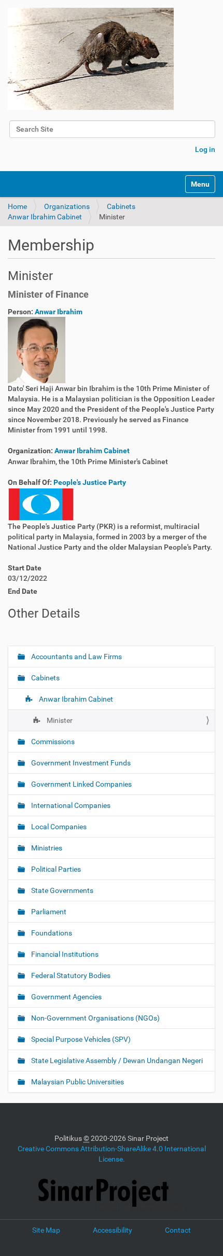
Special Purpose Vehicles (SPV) (80, 1039)
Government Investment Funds (80, 763)
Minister (59, 720)
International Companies (70, 805)
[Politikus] (91, 59)
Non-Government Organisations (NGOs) (95, 1018)
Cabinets (121, 206)
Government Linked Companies (81, 784)
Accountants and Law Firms (76, 656)
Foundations (51, 933)
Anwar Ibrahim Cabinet (45, 217)
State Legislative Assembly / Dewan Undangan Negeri (116, 1060)
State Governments (61, 890)
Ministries (46, 848)
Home (17, 206)
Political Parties (55, 869)
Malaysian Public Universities (77, 1082)
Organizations (67, 206)
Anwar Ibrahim (58, 312)
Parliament (48, 912)
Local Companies (58, 826)
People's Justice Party (89, 482)
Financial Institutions (64, 954)
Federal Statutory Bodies (70, 975)
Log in (205, 149)
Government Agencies (66, 997)
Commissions (52, 741)
